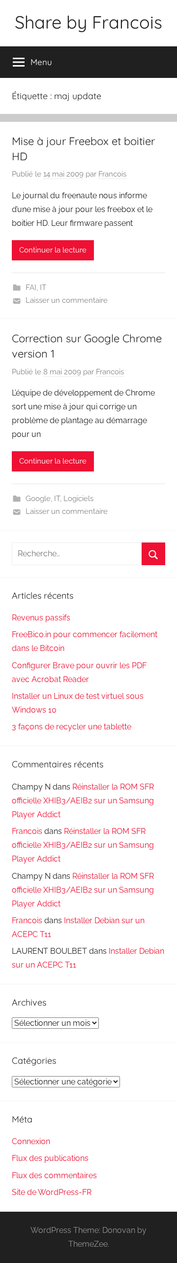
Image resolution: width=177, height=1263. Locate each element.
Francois (112, 174)
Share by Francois (88, 22)
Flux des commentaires (54, 1175)
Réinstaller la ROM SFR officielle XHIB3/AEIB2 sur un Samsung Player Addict (83, 800)
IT (43, 287)
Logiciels (78, 498)
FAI (31, 287)
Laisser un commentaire (67, 300)
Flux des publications (50, 1158)
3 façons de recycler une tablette (71, 726)
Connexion (31, 1141)
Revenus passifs (41, 617)
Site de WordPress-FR (51, 1192)
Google (38, 498)
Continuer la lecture (53, 250)
